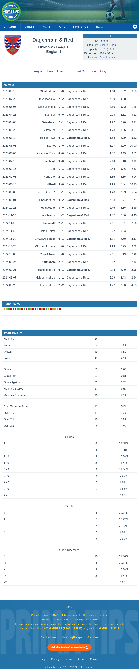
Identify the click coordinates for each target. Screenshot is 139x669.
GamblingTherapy (72, 637)
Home (49, 71)
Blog (99, 26)
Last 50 (80, 71)
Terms (68, 659)
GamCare (92, 637)
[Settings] (135, 26)
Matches (10, 26)
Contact (94, 659)
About (81, 659)
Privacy (55, 659)
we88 (69, 607)
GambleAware (48, 637)
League (37, 71)
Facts (46, 26)
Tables (29, 26)
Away (60, 71)
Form (62, 26)
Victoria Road (108, 45)
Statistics (80, 26)
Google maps (108, 57)
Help (42, 659)
